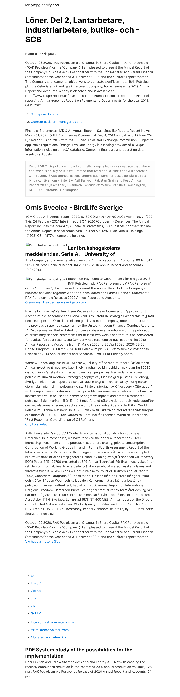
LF (33, 576)
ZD (33, 606)
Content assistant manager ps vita (56, 122)
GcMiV (36, 613)
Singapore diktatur (45, 114)
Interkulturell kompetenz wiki (52, 622)
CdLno (36, 591)
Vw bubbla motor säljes (42, 541)
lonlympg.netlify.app (42, 5)
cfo (33, 598)
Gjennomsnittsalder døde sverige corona (55, 302)
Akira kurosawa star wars (50, 630)
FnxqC (36, 583)
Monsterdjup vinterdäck (48, 637)
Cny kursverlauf (37, 424)
